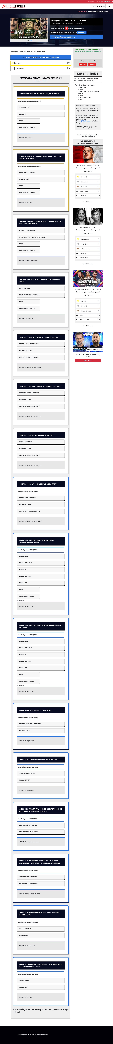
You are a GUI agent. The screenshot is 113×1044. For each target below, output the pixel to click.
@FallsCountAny (86, 121)
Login (109, 6)
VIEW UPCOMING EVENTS (98, 6)
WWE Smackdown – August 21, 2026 (98, 11)
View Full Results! (88, 202)
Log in (54, 37)
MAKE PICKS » (88, 360)
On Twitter (83, 64)
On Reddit (92, 64)
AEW (31, 40)
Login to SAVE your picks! (40, 81)
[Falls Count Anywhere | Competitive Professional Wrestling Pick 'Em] (13, 6)
